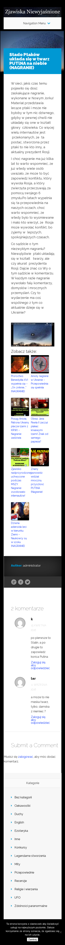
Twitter (27, 582)
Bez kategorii (23, 797)
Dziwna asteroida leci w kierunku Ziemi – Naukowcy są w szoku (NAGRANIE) (19, 534)
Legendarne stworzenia (30, 856)
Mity (17, 864)
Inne (17, 839)
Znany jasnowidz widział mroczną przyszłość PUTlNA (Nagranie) (37, 480)
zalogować (25, 756)
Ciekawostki (22, 805)
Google (14, 582)
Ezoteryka (21, 830)
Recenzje (20, 881)
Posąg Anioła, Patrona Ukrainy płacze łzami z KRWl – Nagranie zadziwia (20, 428)
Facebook (20, 582)
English (19, 822)
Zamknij (32, 939)
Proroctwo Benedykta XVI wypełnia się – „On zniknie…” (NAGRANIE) (19, 384)
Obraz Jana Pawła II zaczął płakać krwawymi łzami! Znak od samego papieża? (39, 430)
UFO (17, 897)
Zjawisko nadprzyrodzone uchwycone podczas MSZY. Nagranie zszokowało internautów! (20, 482)
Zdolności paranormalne (30, 906)
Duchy (18, 814)
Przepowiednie (24, 872)
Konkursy (20, 847)
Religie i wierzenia (26, 889)
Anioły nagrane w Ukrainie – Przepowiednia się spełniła (39, 382)
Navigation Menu (34, 23)
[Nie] (60, 932)
